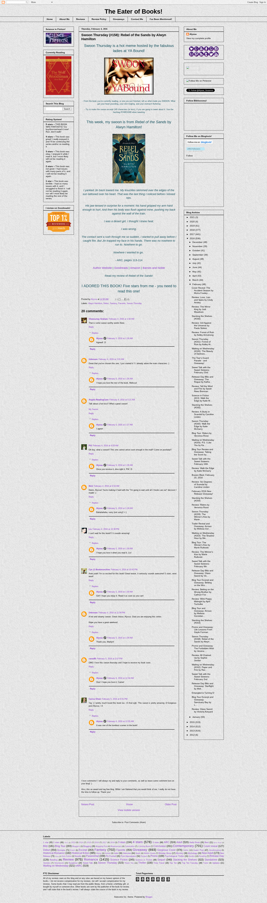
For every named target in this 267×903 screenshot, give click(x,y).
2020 (192, 221)
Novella (78, 856)
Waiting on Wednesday (55, 865)
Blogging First (101, 846)
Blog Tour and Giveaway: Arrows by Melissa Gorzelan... (202, 612)
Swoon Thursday (134, 303)
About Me (64, 19)
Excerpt (83, 850)
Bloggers (76, 846)
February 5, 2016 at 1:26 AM (120, 338)
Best (207, 842)
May (194, 271)
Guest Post (198, 850)
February (197, 284)
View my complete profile (198, 38)
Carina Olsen (95, 699)
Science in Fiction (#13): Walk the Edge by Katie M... (202, 398)
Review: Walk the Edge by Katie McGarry (203, 469)
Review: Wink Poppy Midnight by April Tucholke (202, 601)
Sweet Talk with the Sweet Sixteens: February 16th (201, 461)
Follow (189, 155)
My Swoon (93, 409)
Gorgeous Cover (166, 850)
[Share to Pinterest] (128, 299)
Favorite (121, 303)
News (57, 856)
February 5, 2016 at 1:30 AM (120, 548)
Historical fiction (80, 853)
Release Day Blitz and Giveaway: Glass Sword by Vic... (202, 573)
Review (68, 859)
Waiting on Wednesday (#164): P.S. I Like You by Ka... (203, 442)
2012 (192, 735)
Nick (91, 486)
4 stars (138, 842)
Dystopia (61, 850)
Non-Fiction (66, 856)
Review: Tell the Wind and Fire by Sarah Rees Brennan (202, 389)
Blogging (87, 846)
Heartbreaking (215, 850)
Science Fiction (119, 859)
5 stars (156, 842)
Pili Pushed (111, 856)
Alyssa (99, 338)
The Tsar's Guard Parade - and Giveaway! (200, 360)
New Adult (207, 853)
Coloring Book (144, 846)
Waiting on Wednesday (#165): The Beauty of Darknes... (203, 351)
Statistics (47, 863)
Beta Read (218, 842)
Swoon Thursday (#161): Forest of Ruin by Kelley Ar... (202, 342)
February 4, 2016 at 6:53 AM (105, 445)
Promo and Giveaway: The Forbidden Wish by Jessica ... (203, 648)
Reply (91, 327)
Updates (216, 863)
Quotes (192, 856)
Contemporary (183, 846)
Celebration (130, 846)
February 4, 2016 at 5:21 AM (122, 400)
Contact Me (137, 19)
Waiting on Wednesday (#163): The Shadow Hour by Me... (203, 536)
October (196, 250)
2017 (192, 234)
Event (72, 850)
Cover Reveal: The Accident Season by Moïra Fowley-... (202, 290)
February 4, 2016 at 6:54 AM (106, 486)
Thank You (129, 863)
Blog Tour (60, 846)
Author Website (102, 267)
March (195, 280)
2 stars (56, 842)
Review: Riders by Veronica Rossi (200, 506)
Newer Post (87, 804)
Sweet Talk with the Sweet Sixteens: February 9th (201, 564)
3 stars (121, 842)
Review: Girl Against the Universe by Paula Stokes (201, 325)
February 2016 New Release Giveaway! (202, 492)
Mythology (192, 853)
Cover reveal (210, 846)
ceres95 (92, 658)
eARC (78, 865)
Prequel (144, 856)
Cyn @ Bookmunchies (99, 569)
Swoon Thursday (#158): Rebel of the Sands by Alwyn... (203, 639)
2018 (192, 230)
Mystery (179, 853)
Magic (138, 853)
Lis (90, 529)
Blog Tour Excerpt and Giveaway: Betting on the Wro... (202, 582)
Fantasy (113, 303)
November (197, 246)
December (197, 242)
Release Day (217, 856)
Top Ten (173, 863)
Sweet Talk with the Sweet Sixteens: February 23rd (201, 370)
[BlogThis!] (119, 299)
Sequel (161, 859)
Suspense (73, 863)
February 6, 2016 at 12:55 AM (120, 721)
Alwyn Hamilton (95, 303)
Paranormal (92, 856)
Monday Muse (165, 853)
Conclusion (159, 846)
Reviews (80, 19)
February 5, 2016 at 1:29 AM (120, 508)
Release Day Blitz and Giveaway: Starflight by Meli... (203, 686)
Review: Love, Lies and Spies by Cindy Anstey (202, 300)
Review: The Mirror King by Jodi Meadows (201, 309)
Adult (179, 842)
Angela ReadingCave (98, 400)
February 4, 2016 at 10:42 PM (124, 569)
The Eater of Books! (133, 11)
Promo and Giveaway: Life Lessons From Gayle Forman (202, 630)
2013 (192, 730)
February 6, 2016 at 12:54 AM (120, 678)
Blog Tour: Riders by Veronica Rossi (202, 434)
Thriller (142, 862)
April (194, 276)
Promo (154, 856)
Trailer (205, 863)
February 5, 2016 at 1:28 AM (120, 465)
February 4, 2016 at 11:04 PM (112, 612)
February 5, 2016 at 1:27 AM (120, 425)
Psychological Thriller (174, 856)
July (194, 263)
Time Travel (158, 863)
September (198, 255)
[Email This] (116, 299)
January (196, 717)
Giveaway (140, 849)
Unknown (93, 359)
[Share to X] (122, 299)
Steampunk (59, 863)
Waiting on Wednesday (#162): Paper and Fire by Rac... (203, 667)
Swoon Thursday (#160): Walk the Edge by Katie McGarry (201, 425)
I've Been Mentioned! (161, 19)
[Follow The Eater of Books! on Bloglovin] (199, 143)
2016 (192, 238)
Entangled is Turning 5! (203, 693)
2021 (192, 217)
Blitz (45, 846)
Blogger (149, 897)
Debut (106, 303)
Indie (116, 853)
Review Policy (99, 19)
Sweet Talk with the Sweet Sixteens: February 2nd (201, 676)
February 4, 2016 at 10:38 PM (106, 529)
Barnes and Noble (154, 267)
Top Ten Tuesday (190, 863)
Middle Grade (149, 853)
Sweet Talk (88, 863)
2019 (192, 226)
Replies (95, 333)
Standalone (211, 859)
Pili (90, 445)
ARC (166, 842)
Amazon (135, 267)
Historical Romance (54, 853)
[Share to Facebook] (125, 299)
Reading (202, 856)
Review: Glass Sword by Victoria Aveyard (202, 710)
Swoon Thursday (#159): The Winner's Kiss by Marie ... (201, 515)
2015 (192, 722)
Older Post (170, 804)
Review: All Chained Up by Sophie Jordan (201, 658)
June (195, 267)
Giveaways (118, 19)
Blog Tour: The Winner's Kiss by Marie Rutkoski (201, 545)
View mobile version (129, 810)
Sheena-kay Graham (98, 319)
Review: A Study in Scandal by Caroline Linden (203, 414)
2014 (192, 726)
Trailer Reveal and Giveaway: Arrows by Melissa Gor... (202, 526)
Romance (91, 859)
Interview (127, 853)
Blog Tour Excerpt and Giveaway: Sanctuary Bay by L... (202, 701)
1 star (45, 842)
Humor (108, 853)
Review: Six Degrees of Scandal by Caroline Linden (202, 484)
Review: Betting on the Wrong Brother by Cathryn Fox (203, 592)
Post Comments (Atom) (135, 822)
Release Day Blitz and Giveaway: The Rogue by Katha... (202, 379)
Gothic (186, 850)
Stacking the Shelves (185, 859)
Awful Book (194, 842)
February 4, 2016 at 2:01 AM (111, 359)
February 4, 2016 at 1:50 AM (121, 319)
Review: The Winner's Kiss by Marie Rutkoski (202, 554)
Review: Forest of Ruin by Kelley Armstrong (203, 333)
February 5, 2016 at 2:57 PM (109, 658)
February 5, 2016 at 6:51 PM (114, 699)
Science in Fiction (143, 860)
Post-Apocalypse (128, 856)
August (196, 259)
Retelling (53, 860)
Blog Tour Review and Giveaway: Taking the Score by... (202, 452)
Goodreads (121, 267)
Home (50, 19)
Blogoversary (116, 846)
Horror (99, 853)
